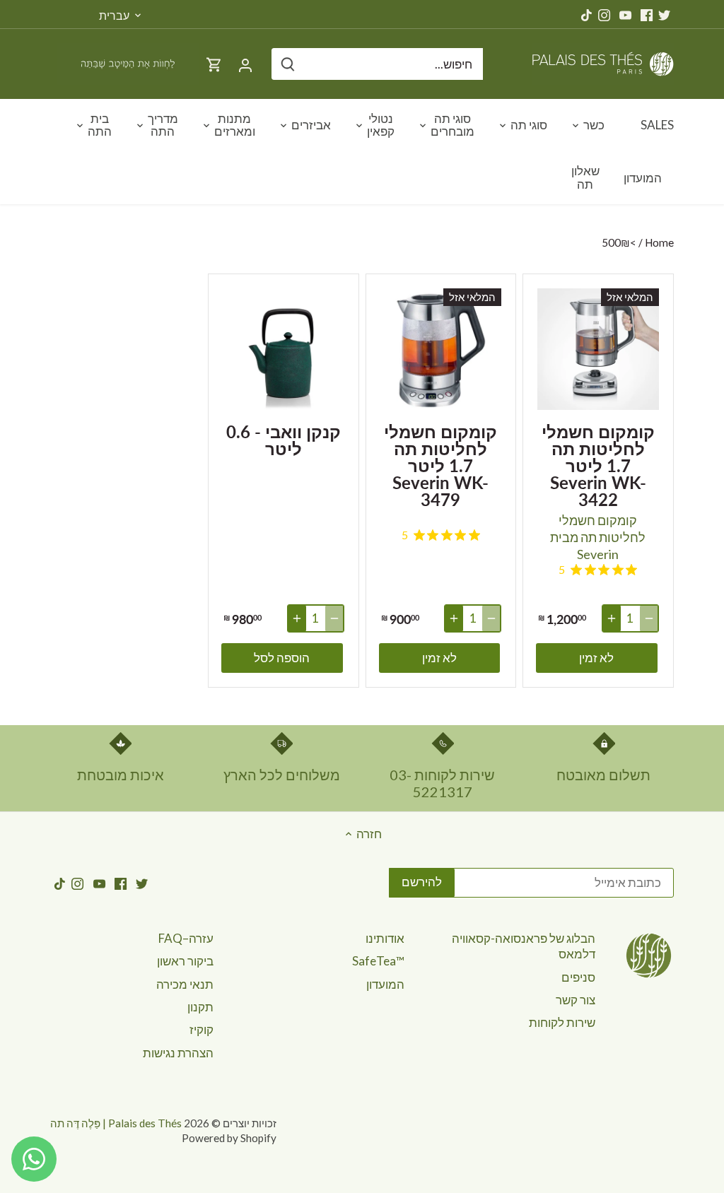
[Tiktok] (586, 14)
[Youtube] (625, 14)
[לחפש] (288, 64)
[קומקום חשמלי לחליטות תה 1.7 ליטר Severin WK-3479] (441, 349)
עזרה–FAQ (186, 938)
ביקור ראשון (185, 960)
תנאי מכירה (185, 984)
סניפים (578, 977)
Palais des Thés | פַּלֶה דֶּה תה (116, 1123)
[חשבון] (245, 64)
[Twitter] (664, 14)
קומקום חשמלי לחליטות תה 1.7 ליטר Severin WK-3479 (440, 464)
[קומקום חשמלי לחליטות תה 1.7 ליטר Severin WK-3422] (598, 349)
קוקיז (201, 1029)
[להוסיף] (611, 618)
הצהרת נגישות (178, 1052)
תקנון (200, 1006)
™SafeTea (378, 960)
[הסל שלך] (214, 64)
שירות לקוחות (562, 1022)
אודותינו (385, 938)
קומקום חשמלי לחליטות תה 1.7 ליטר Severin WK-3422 (598, 464)
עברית (114, 15)
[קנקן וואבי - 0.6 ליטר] (283, 349)
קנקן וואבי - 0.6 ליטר (283, 439)
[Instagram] (604, 14)
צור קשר (575, 999)
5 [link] (562, 569)
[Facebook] (647, 14)
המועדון (385, 984)
